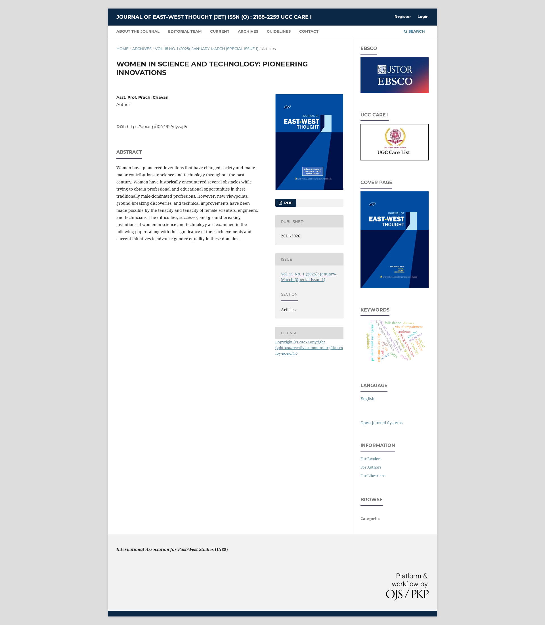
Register (403, 16)
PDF (287, 202)
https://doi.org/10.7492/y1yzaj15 (157, 126)
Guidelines (279, 31)
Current (219, 31)
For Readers (371, 458)
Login (423, 16)
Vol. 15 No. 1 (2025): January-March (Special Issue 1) (206, 48)
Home (122, 48)
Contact (308, 31)
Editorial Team (185, 31)
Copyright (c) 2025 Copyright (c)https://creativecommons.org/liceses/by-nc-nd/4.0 (309, 347)
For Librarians (372, 475)
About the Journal (138, 31)
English (367, 398)
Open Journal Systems (381, 422)
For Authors (371, 467)
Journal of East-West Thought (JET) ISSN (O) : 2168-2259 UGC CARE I (214, 17)
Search (416, 31)
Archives (248, 31)
